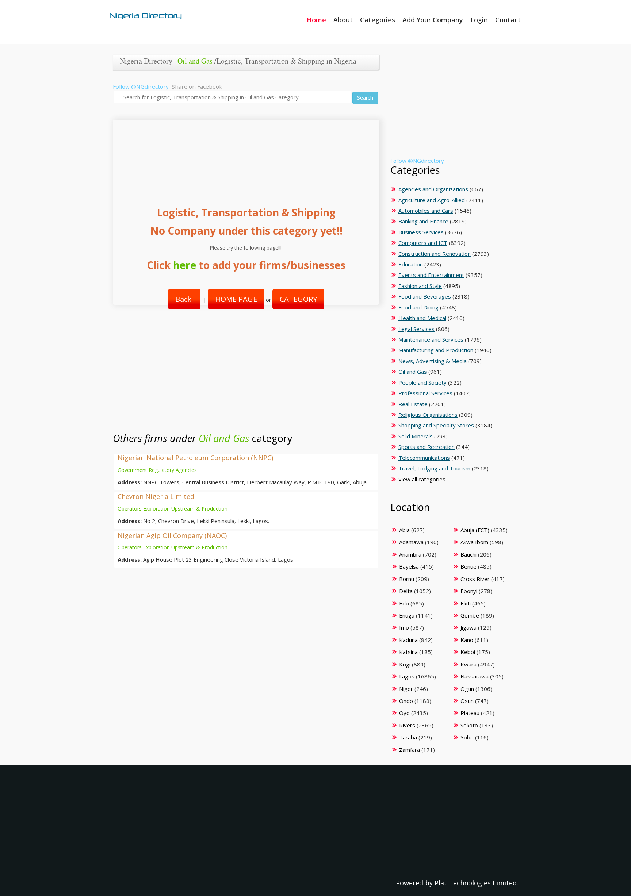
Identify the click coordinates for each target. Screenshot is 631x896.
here (184, 265)
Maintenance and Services (430, 339)
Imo (404, 627)
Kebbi (467, 651)
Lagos (406, 676)
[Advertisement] (243, 156)
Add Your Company (432, 19)
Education (410, 264)
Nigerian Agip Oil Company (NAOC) (172, 535)
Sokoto (469, 725)
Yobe (467, 737)
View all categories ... (424, 479)
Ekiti (465, 603)
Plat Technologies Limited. (476, 882)
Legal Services (416, 328)
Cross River (475, 578)
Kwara (468, 664)
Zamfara (409, 749)
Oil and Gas (195, 61)
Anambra (410, 554)
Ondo (406, 700)
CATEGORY (298, 299)
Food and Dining (418, 307)
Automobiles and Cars (425, 210)
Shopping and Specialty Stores (436, 425)
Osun (467, 700)
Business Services (421, 232)
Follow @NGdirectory (141, 86)
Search (365, 97)
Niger (406, 688)
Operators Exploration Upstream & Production (172, 508)
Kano (466, 639)
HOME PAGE (236, 299)
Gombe (469, 615)
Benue (468, 566)
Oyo (404, 712)
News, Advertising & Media (432, 361)
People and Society (422, 382)
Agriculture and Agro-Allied (431, 200)
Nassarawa (474, 676)
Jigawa (468, 627)
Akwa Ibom (474, 542)
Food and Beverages (424, 296)
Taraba (408, 737)
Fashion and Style (420, 285)
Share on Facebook (197, 86)
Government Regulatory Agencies (157, 469)
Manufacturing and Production (435, 350)
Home (316, 19)
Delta (406, 591)
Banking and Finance (423, 221)
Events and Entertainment (431, 274)
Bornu (406, 578)
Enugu (406, 615)
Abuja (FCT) (474, 530)
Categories (377, 19)
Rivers (407, 725)
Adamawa (411, 542)
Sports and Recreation (426, 446)
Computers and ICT (422, 242)
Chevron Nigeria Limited (156, 496)
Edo (404, 603)
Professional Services (425, 393)
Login (479, 19)
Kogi (404, 664)
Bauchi (468, 554)
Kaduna (408, 639)
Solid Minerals (415, 436)
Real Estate (413, 404)
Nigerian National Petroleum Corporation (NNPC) (195, 457)
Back (184, 299)
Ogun (467, 688)
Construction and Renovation (434, 253)
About (343, 19)
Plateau (469, 712)
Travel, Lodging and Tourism (434, 468)
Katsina (408, 651)
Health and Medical (422, 318)
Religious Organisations (428, 414)
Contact (508, 19)
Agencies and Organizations (433, 189)
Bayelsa (409, 566)
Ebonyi (468, 591)
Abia (404, 530)
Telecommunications (424, 457)
